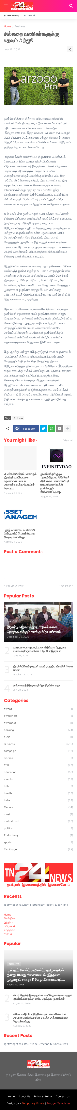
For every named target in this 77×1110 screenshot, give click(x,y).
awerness (38, 722)
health (38, 793)
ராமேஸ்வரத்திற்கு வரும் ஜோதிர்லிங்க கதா (36, 685)
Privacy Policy (43, 1096)
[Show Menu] (5, 6)
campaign (38, 750)
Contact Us (63, 1096)
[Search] (72, 6)
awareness (38, 715)
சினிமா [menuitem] (8, 933)
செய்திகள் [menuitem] (10, 918)
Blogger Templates (58, 1103)
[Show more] (67, 428)
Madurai (38, 807)
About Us (24, 1096)
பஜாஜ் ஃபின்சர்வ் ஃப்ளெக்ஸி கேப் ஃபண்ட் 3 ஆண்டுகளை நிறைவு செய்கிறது (19, 533)
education (38, 772)
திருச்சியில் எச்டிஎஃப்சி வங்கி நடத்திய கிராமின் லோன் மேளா (43, 668)
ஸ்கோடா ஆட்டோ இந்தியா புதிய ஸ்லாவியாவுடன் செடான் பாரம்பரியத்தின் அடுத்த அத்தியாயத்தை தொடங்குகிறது (40, 1017)
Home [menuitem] (7, 914)
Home (7, 26)
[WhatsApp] (51, 428)
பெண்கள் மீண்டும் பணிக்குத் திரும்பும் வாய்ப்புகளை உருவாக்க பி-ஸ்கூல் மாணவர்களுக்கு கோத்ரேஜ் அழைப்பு (20, 481)
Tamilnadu (38, 849)
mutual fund (38, 821)
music (38, 814)
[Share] (70, 49)
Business (29, 15)
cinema (38, 758)
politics (38, 828)
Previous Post (14, 585)
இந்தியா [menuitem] (8, 922)
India (38, 800)
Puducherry (38, 835)
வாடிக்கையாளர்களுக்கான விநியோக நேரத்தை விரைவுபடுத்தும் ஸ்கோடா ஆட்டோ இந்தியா (39, 649)
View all (68, 440)
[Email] (59, 428)
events (38, 779)
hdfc (38, 786)
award (38, 708)
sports (38, 842)
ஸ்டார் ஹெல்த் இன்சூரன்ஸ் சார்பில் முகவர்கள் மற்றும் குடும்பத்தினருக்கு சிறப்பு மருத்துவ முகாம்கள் (42, 996)
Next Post (64, 585)
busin (38, 736)
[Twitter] (43, 428)
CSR (38, 765)
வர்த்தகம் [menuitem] (9, 930)
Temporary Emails (33, 1103)
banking (38, 730)
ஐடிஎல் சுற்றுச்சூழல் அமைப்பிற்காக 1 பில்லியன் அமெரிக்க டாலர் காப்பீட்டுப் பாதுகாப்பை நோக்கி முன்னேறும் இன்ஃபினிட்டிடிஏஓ (55, 483)
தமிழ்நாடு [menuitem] (9, 926)
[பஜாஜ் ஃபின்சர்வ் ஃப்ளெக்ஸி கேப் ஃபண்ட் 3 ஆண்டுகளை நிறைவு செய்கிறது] (20, 514)
